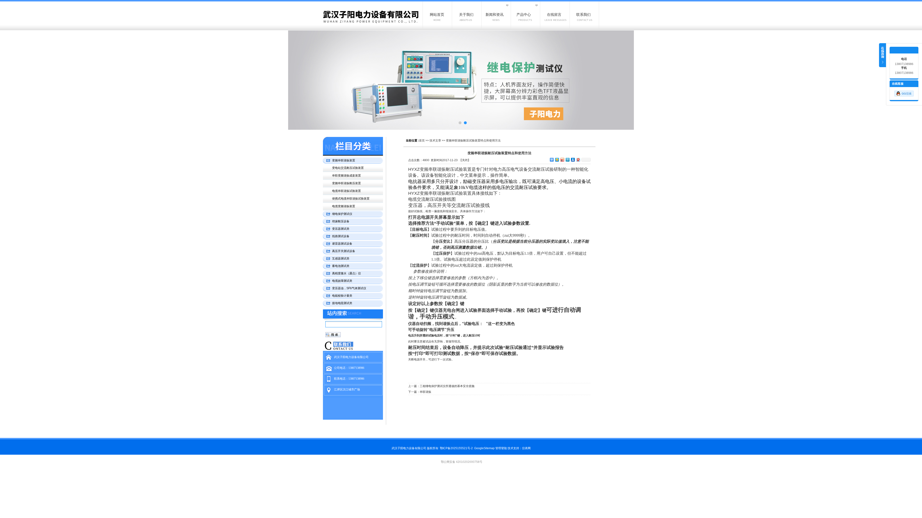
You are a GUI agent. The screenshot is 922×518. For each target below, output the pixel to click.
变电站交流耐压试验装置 (348, 168)
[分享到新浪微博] (562, 160)
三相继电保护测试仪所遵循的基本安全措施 (447, 386)
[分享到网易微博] (578, 160)
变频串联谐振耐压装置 (346, 183)
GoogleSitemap (484, 448)
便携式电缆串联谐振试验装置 (351, 198)
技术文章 (435, 140)
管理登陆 (501, 448)
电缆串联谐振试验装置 (346, 191)
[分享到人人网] (572, 160)
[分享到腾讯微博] (567, 160)
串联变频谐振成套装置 (346, 175)
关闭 (465, 160)
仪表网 (526, 448)
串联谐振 (425, 392)
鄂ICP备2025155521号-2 (456, 448)
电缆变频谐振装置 (343, 206)
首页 (422, 140)
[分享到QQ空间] (556, 160)
